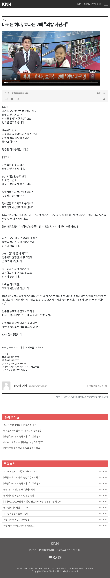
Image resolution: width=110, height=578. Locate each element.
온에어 (93, 4)
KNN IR (76, 549)
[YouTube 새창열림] (50, 556)
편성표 (99, 4)
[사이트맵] (106, 4)
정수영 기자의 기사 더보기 (97, 386)
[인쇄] (104, 98)
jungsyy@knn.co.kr (37, 385)
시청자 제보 (86, 4)
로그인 (79, 4)
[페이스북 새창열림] (55, 556)
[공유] (18, 98)
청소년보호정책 (63, 549)
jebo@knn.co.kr (18, 363)
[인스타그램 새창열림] (59, 556)
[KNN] (6, 3)
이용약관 (32, 549)
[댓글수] (12, 98)
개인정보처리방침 (46, 549)
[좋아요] (6, 98)
